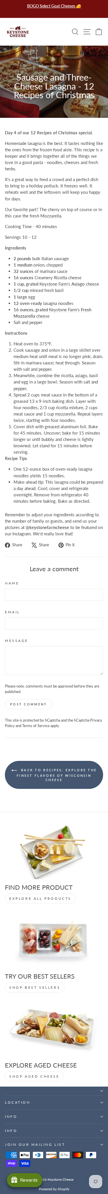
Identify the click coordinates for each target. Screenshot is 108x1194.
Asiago (44, 66)
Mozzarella (60, 66)
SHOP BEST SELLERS (34, 987)
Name (12, 583)
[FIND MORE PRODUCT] (54, 851)
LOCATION (17, 1102)
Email (12, 612)
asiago (81, 375)
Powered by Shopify (54, 1189)
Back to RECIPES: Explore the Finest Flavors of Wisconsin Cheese (57, 775)
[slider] (54, 226)
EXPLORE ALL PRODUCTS (40, 898)
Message (16, 640)
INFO (11, 1116)
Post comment (28, 704)
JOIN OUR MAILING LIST (35, 1144)
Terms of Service (36, 726)
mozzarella (65, 413)
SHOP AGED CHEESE (34, 1076)
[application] (54, 226)
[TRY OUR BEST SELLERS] (54, 940)
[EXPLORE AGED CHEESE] (54, 1029)
